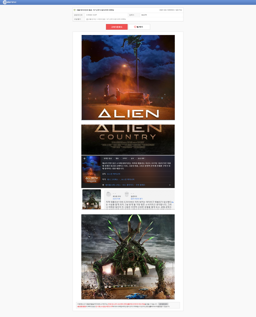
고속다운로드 (116, 27)
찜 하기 (139, 27)
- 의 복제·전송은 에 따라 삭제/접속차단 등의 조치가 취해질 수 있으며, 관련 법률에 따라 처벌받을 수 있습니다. (123, 306)
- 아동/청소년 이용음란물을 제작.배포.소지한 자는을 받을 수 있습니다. (122, 304)
